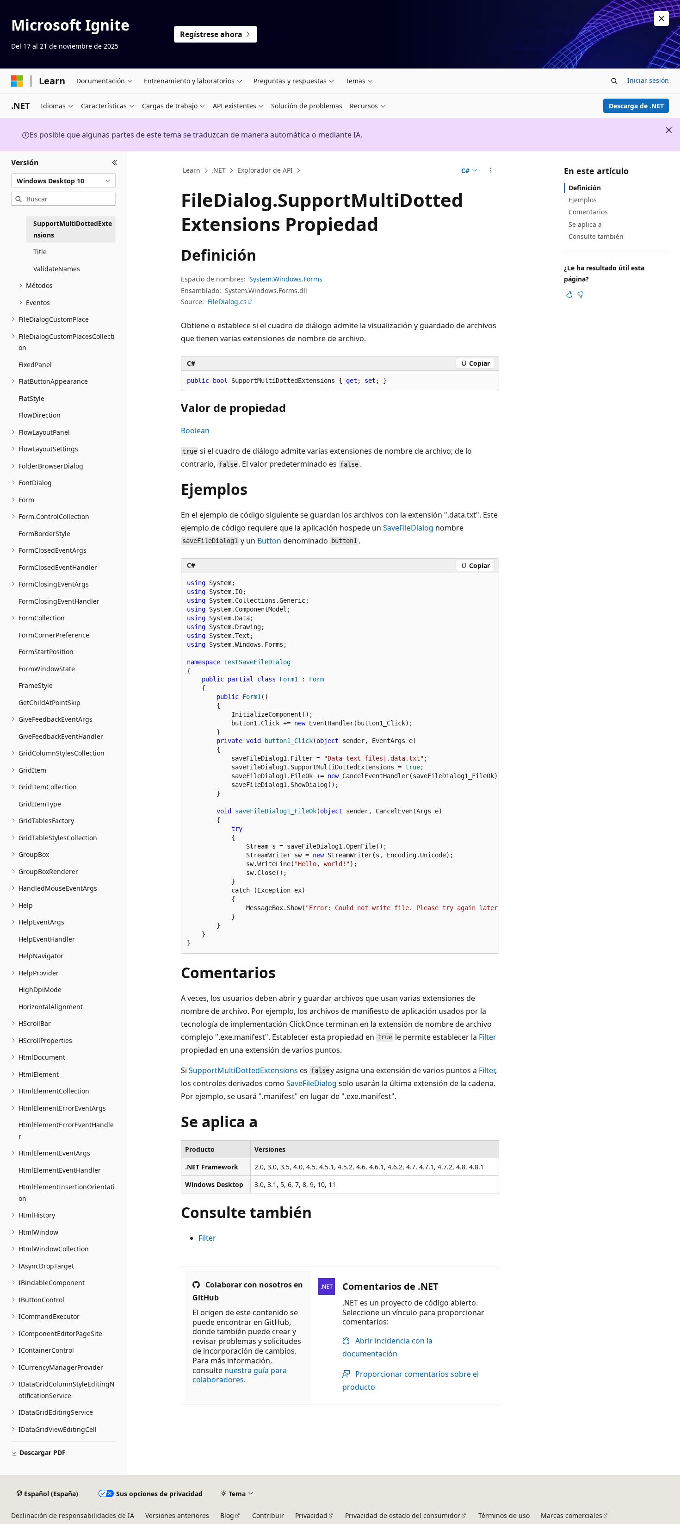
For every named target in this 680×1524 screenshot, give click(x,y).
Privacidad (311, 1515)
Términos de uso (504, 1515)
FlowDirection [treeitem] (40, 415)
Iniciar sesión (648, 80)
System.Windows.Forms (285, 279)
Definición (585, 187)
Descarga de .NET (636, 105)
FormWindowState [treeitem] (47, 668)
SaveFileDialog (408, 528)
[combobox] (63, 180)
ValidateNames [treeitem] (56, 268)
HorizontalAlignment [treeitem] (51, 1006)
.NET (218, 170)
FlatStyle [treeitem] (31, 398)
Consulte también (596, 236)
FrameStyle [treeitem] (36, 685)
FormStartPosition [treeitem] (46, 651)
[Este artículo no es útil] (580, 294)
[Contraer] (115, 162)
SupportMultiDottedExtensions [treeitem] (72, 229)
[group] (340, 763)
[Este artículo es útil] (569, 294)
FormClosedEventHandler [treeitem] (58, 567)
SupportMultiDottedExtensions (243, 1070)
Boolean (195, 430)
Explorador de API (265, 170)
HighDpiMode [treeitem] (40, 989)
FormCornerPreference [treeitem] (54, 635)
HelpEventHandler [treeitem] (47, 939)
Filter (487, 1037)
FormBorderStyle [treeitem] (44, 533)
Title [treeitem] (40, 251)
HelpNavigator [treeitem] (41, 955)
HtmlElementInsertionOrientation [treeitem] (67, 1192)
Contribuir (268, 1515)
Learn (191, 170)
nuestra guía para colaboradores (239, 1375)
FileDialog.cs (227, 301)
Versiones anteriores (177, 1515)
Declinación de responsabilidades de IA (72, 1515)
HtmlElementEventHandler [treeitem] (60, 1170)
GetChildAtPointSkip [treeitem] (49, 702)
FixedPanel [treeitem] (35, 364)
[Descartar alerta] (661, 18)
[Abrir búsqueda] (614, 81)
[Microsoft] (17, 81)
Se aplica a (585, 224)
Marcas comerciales (571, 1515)
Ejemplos (583, 199)
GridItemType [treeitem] (40, 803)
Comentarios (588, 211)
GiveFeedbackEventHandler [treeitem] (61, 736)
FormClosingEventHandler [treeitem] (59, 601)
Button (269, 541)
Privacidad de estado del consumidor (402, 1515)
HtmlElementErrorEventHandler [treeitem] (66, 1130)
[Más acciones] (491, 170)
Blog (227, 1515)
